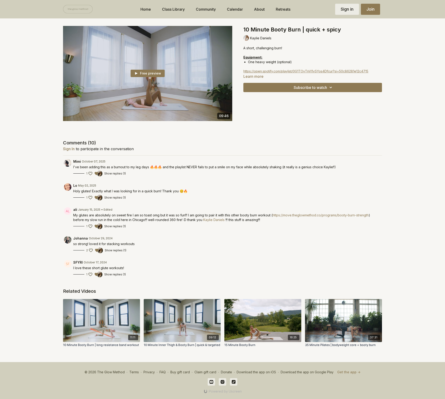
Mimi (77, 161)
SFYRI (78, 262)
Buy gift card (180, 372)
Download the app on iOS (256, 372)
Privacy (149, 372)
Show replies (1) (115, 173)
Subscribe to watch (310, 87)
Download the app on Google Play (307, 372)
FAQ (162, 372)
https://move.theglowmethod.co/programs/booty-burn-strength (321, 215)
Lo (75, 185)
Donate (226, 372)
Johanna (80, 238)
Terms (134, 372)
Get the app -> (348, 372)
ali (75, 210)
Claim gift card (205, 372)
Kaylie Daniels (214, 220)
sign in (69, 149)
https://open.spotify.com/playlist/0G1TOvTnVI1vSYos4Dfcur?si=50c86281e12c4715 (305, 71)
